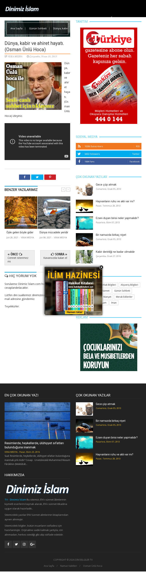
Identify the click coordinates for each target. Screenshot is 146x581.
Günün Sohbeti (38, 28)
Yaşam (89, 18)
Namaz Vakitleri (68, 566)
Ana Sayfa (28, 18)
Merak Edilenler (129, 18)
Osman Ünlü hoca (92, 566)
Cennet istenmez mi (18, 259)
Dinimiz (42, 18)
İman (114, 302)
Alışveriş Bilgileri (129, 284)
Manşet (55, 18)
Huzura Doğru (106, 18)
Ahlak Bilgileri (73, 18)
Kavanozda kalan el (55, 258)
